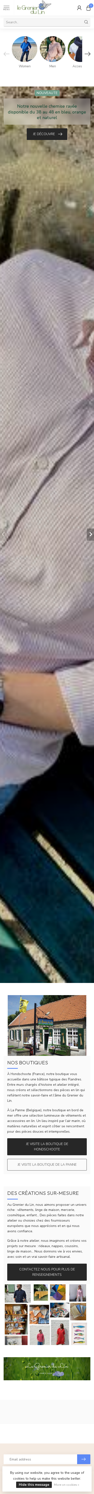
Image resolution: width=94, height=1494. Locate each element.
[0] (88, 8)
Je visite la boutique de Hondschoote (47, 1147)
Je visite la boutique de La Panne (47, 1164)
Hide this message (34, 1484)
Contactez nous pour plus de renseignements (47, 1272)
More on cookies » (66, 1485)
